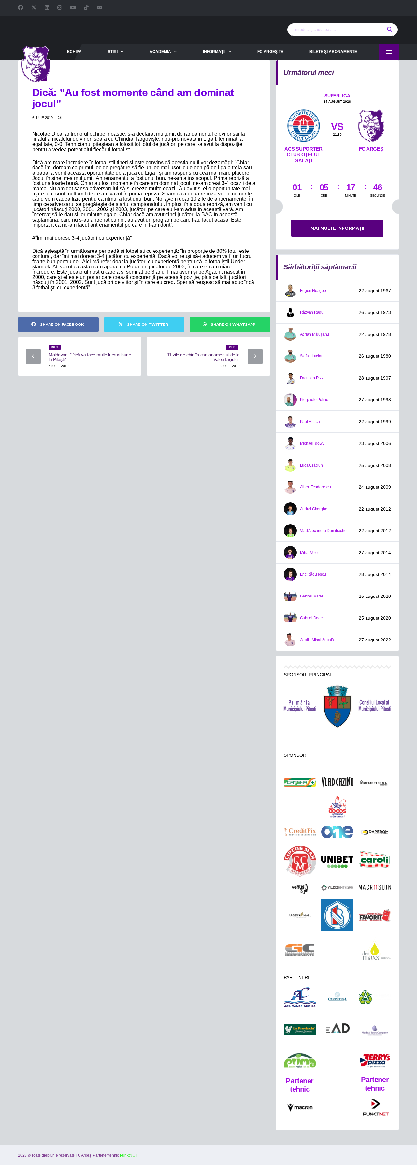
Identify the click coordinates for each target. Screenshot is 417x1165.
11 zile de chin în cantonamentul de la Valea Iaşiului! (203, 357)
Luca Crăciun (311, 465)
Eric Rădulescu (313, 574)
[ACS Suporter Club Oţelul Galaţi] (303, 124)
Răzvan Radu (312, 312)
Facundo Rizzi (312, 378)
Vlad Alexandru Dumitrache (323, 530)
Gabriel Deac (311, 618)
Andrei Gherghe (313, 509)
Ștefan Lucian (312, 356)
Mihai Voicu (310, 552)
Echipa (74, 52)
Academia (160, 52)
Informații (214, 52)
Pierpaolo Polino (314, 399)
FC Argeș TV (270, 52)
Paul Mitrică (310, 421)
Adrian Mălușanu (314, 334)
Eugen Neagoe (313, 290)
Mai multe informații (337, 228)
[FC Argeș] (371, 124)
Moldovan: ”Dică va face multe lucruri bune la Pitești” (90, 357)
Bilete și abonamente (333, 52)
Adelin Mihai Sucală (317, 640)
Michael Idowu (312, 443)
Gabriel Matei (311, 596)
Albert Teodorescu (315, 487)
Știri (113, 52)
